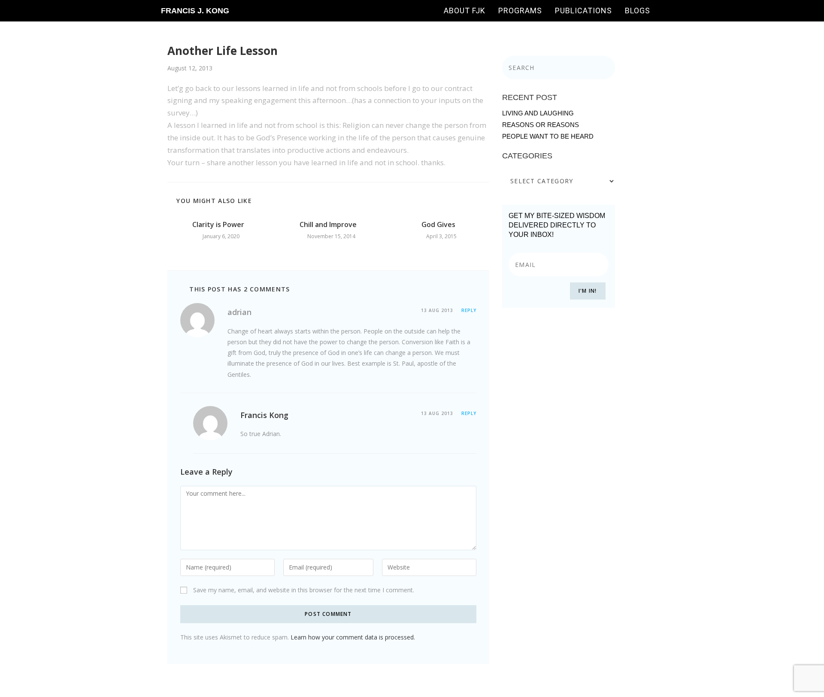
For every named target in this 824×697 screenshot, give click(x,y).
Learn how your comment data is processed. (353, 637)
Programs (520, 10)
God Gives (438, 224)
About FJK (464, 10)
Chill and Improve (328, 224)
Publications (583, 10)
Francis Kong (264, 415)
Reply (468, 310)
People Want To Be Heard (548, 136)
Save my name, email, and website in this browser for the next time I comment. (303, 590)
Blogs (637, 10)
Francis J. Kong (195, 10)
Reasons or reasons (540, 124)
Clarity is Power (218, 224)
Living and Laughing (538, 113)
